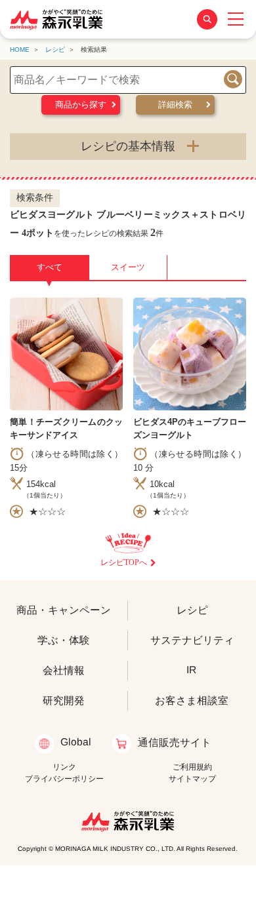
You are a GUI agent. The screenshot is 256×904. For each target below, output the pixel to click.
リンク (64, 766)
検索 (233, 79)
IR (191, 669)
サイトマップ (192, 778)
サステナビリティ (192, 640)
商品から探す (80, 104)
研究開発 (64, 699)
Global (75, 741)
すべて (49, 271)
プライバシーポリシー (64, 778)
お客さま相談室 (191, 699)
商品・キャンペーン (63, 609)
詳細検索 (175, 104)
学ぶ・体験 (63, 639)
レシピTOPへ (123, 562)
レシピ (55, 49)
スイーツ (128, 267)
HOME (20, 49)
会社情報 (64, 669)
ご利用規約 (192, 766)
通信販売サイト (174, 742)
